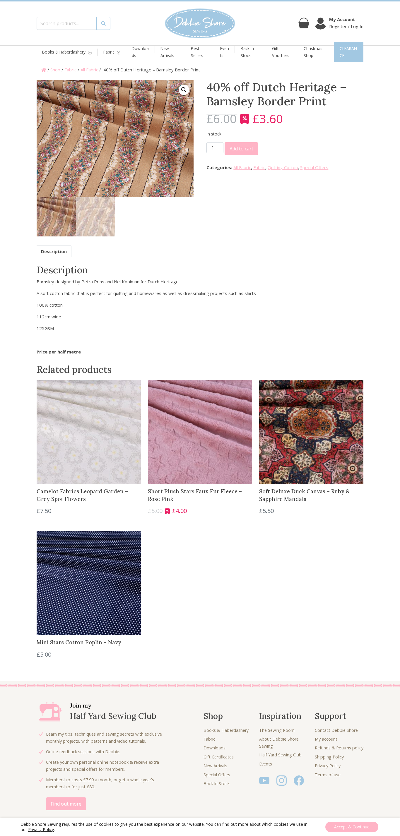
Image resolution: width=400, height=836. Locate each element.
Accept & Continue (352, 827)
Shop (55, 70)
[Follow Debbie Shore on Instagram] (281, 780)
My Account (342, 19)
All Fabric (89, 70)
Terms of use (328, 774)
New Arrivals (167, 52)
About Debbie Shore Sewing (279, 742)
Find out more (66, 804)
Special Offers (314, 167)
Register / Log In (346, 26)
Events (224, 52)
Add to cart (241, 148)
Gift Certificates (219, 757)
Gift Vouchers (280, 52)
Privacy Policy (328, 765)
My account (326, 739)
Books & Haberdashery (64, 52)
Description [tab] (54, 251)
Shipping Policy (329, 757)
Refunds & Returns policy (339, 748)
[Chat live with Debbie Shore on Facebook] (299, 780)
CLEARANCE (348, 52)
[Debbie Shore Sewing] (200, 23)
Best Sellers (197, 52)
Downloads (140, 52)
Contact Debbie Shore (336, 730)
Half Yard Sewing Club (280, 755)
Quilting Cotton (283, 167)
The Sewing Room (277, 730)
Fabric (108, 52)
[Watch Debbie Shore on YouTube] (264, 780)
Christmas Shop (313, 52)
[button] (184, 90)
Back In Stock (247, 52)
